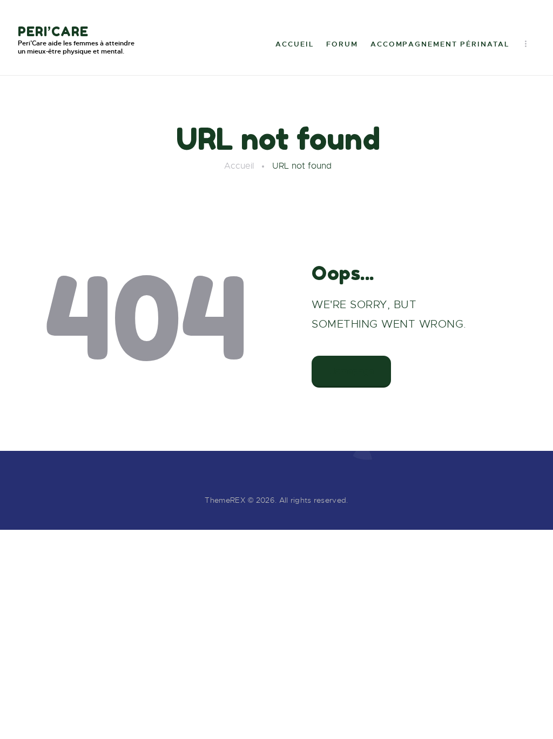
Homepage (351, 370)
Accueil (239, 166)
